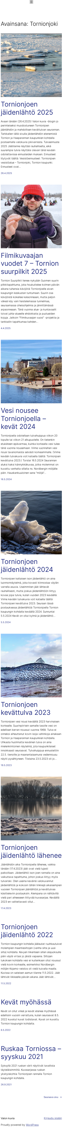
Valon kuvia (8, 1118)
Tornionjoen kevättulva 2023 (26, 708)
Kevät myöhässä (26, 1002)
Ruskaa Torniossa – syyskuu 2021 (31, 1053)
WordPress (32, 1124)
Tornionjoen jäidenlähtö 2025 (27, 108)
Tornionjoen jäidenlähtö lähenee (31, 851)
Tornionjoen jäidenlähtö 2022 (27, 931)
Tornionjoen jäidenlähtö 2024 (27, 565)
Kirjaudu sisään (53, 1118)
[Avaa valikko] (31, 2)
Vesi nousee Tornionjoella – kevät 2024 (23, 418)
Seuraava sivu (53, 1097)
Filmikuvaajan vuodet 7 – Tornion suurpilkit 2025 (30, 263)
